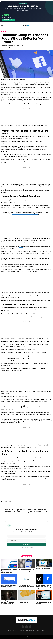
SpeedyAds (21, 630)
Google (21, 247)
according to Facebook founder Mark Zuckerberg (25, 214)
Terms (43, 630)
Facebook (13, 504)
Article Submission (12, 630)
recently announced (12, 349)
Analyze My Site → (9, 19)
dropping (8, 352)
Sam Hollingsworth (9, 47)
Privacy (39, 630)
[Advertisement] (26, 115)
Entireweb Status (30, 630)
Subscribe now (26, 544)
